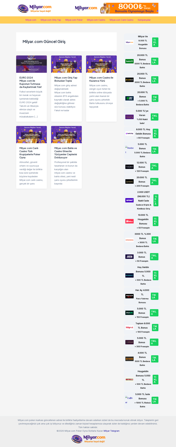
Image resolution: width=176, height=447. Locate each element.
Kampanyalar (144, 20)
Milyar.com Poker (74, 20)
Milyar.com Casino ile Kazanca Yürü (101, 79)
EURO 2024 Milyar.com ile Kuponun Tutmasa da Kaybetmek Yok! (30, 82)
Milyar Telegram (111, 431)
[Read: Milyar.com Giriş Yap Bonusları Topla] (66, 64)
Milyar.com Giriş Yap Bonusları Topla (65, 79)
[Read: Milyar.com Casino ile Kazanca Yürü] (101, 64)
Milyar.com (30, 20)
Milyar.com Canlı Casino (121, 20)
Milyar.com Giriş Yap (51, 20)
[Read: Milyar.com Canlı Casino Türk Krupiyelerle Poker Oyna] (31, 134)
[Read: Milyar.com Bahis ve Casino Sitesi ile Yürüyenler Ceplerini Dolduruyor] (66, 134)
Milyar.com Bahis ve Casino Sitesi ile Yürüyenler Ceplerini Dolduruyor (65, 152)
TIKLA (154, 42)
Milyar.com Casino (96, 20)
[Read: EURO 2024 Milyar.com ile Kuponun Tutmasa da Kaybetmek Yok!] (31, 64)
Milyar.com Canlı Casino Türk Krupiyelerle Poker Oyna (29, 152)
